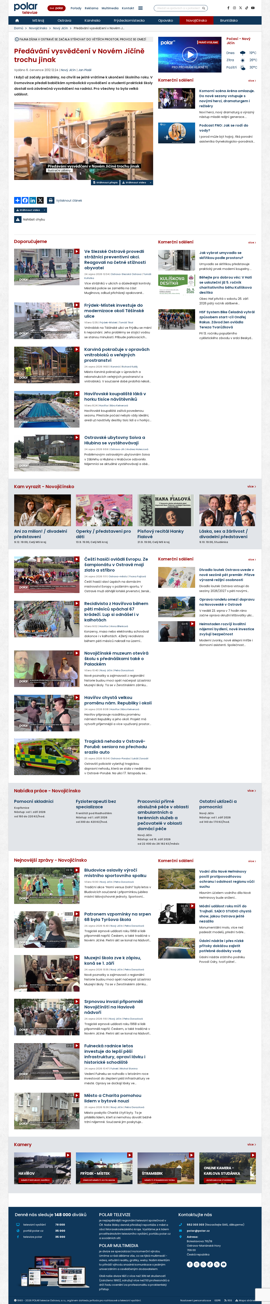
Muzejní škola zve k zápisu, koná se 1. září (112, 960)
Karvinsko (92, 20)
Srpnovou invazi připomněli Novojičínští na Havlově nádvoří (113, 1007)
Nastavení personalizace (195, 1300)
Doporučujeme (30, 241)
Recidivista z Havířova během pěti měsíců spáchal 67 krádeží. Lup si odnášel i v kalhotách (116, 612)
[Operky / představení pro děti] (104, 510)
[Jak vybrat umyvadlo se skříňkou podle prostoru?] (176, 260)
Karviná (115, 366)
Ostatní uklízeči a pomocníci (218, 804)
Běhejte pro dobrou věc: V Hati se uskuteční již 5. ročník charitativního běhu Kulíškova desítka (225, 285)
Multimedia (110, 8)
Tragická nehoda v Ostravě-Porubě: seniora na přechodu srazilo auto (115, 746)
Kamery (23, 1144)
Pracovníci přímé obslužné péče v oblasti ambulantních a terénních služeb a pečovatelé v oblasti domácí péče (163, 815)
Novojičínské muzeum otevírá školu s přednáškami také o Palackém (116, 658)
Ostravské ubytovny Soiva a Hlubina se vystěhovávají (114, 440)
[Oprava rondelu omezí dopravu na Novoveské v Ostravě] (176, 607)
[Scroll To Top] (262, 1299)
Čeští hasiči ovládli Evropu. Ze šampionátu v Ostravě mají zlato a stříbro (116, 564)
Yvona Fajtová (137, 576)
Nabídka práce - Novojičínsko (47, 791)
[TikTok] (247, 8)
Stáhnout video (135, 182)
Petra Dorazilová (124, 670)
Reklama (91, 8)
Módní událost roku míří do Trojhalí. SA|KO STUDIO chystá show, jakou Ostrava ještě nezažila (225, 914)
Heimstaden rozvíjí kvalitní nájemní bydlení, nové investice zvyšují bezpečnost (226, 629)
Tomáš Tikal (126, 322)
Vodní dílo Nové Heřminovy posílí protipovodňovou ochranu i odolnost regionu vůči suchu (226, 879)
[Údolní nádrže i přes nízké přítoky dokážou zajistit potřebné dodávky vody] (176, 948)
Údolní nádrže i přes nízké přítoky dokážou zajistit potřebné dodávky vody (221, 945)
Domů (18, 28)
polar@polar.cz (198, 1231)
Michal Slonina (129, 1068)
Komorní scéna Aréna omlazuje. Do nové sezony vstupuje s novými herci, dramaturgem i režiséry (227, 98)
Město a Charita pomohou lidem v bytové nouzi (112, 1098)
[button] (140, 8)
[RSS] (217, 1264)
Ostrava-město (118, 576)
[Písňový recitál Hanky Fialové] (166, 510)
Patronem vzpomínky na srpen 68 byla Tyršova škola (117, 916)
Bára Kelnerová (119, 405)
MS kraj (38, 20)
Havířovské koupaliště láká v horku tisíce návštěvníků (115, 396)
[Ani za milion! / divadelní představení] (42, 510)
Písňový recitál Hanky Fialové (161, 534)
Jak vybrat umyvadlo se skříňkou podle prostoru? (221, 255)
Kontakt (128, 8)
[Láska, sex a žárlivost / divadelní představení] (227, 510)
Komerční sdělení (175, 80)
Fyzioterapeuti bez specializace (96, 804)
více (250, 486)
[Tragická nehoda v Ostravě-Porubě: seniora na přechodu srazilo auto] (47, 757)
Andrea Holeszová (137, 449)
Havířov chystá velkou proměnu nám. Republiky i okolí (118, 700)
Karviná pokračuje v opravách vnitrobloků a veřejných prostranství (117, 354)
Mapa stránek (247, 1300)
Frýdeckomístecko (129, 20)
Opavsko (165, 20)
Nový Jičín (60, 28)
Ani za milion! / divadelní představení (40, 534)
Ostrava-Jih (117, 449)
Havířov (103, 405)
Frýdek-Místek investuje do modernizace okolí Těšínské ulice (114, 310)
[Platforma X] (240, 8)
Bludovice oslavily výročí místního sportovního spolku (115, 873)
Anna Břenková (119, 626)
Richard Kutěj (130, 366)
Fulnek (114, 1068)
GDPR (217, 1300)
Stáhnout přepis (107, 182)
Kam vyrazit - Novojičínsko (44, 487)
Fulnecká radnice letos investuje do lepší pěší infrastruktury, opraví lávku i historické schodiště (114, 1054)
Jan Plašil (84, 70)
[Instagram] (234, 8)
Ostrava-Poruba (120, 758)
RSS (230, 1300)
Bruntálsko (229, 20)
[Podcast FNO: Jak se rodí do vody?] (176, 133)
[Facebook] (228, 8)
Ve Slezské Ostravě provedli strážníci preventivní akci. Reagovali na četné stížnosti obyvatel (115, 259)
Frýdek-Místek (108, 322)
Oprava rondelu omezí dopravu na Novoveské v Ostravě (226, 602)
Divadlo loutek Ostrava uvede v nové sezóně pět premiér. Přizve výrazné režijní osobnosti (227, 574)
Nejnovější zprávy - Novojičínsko (50, 860)
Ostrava (64, 20)
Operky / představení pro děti (103, 534)
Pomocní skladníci (33, 801)
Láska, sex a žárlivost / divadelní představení (223, 534)
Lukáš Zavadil (140, 758)
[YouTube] (253, 8)
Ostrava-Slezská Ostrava (126, 274)
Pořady (76, 8)
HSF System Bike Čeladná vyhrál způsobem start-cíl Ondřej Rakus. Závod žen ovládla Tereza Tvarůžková (227, 320)
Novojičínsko (196, 20)
